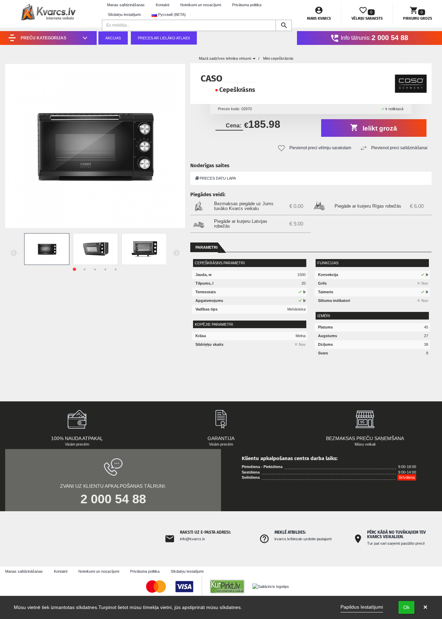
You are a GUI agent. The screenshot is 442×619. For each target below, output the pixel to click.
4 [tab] (105, 269)
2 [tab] (84, 269)
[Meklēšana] (284, 25)
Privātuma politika (246, 5)
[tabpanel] (46, 249)
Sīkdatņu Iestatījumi (124, 14)
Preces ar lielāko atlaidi (164, 38)
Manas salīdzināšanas (126, 5)
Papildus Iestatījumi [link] (361, 607)
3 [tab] (95, 269)
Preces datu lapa (217, 178)
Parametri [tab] (206, 247)
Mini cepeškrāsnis (278, 58)
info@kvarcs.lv (192, 539)
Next (176, 253)
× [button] (425, 607)
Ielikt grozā (379, 128)
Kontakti (162, 5)
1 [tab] (74, 269)
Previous (13, 253)
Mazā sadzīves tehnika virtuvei (225, 58)
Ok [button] (406, 607)
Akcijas (113, 38)
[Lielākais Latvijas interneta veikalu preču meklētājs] (230, 586)
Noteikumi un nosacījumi (200, 5)
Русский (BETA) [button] (171, 14)
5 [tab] (115, 269)
